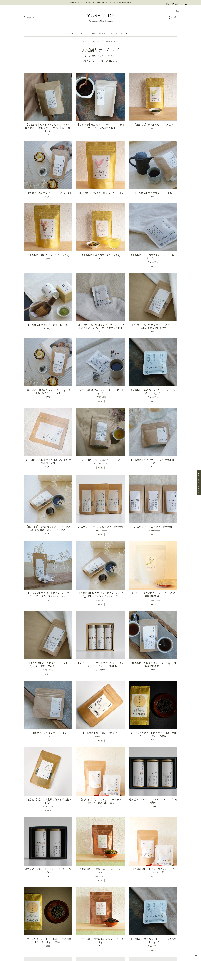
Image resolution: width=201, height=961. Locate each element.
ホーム (84, 41)
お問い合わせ (126, 33)
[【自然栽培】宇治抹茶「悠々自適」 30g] (48, 297)
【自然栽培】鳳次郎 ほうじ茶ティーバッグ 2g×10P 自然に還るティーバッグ (100, 595)
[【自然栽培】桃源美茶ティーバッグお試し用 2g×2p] (100, 362)
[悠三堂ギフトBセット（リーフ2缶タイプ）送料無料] (48, 841)
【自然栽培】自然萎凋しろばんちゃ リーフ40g (100, 871)
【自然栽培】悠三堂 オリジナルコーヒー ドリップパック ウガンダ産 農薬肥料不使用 (100, 326)
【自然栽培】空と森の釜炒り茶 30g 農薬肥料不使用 (47, 801)
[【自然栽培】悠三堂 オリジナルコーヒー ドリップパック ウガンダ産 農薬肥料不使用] (100, 297)
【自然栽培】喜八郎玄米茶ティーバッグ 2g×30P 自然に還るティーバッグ (49, 595)
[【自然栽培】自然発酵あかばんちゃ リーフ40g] (100, 911)
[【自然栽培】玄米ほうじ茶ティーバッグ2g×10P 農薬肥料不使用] (100, 771)
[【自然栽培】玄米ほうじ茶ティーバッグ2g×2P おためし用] (153, 841)
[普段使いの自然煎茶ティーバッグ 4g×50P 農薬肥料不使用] (153, 565)
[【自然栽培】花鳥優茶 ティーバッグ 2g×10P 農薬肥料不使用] (153, 635)
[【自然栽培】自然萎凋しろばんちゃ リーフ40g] (100, 841)
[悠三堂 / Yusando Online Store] (100, 18)
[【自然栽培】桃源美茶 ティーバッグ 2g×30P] (48, 165)
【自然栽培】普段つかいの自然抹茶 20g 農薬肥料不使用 (48, 461)
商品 (71, 33)
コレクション (95, 41)
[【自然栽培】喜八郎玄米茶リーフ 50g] (100, 227)
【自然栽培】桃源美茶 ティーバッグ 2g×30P (48, 192)
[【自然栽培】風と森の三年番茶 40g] (100, 705)
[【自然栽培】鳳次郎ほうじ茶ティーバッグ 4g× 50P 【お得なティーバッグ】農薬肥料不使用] (48, 97)
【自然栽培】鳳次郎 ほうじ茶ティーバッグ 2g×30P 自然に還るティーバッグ (48, 528)
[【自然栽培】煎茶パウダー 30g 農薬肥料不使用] (153, 432)
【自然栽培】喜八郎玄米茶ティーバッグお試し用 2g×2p (153, 940)
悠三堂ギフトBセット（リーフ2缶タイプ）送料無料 (47, 871)
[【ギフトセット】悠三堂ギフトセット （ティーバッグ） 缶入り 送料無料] (100, 635)
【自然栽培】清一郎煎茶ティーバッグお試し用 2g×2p (153, 256)
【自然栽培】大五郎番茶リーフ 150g (153, 192)
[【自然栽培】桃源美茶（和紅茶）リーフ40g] (100, 165)
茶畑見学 (102, 33)
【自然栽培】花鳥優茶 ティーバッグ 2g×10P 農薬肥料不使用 (154, 664)
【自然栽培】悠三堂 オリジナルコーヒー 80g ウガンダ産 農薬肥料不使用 (101, 126)
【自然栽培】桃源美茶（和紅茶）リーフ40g (100, 192)
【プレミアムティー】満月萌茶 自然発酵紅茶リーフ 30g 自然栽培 (153, 734)
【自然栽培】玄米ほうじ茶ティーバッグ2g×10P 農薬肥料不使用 (100, 801)
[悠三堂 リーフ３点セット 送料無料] (153, 499)
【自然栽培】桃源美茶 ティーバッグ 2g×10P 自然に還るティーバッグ (49, 391)
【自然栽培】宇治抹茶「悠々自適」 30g (48, 324)
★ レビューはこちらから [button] (198, 482)
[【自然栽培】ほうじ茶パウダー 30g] (48, 705)
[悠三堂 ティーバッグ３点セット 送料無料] (100, 499)
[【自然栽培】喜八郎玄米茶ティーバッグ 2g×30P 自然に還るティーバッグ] (48, 565)
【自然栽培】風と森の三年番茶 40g (100, 732)
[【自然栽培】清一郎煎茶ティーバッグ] (100, 432)
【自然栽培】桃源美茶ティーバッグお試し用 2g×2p (101, 391)
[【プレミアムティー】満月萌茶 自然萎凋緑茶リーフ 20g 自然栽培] (48, 911)
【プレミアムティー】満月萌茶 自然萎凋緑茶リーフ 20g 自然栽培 (48, 940)
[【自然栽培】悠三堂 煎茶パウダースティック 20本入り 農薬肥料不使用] (153, 297)
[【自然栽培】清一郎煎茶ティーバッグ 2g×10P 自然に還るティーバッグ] (48, 635)
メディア (82, 33)
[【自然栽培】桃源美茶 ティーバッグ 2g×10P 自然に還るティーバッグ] (48, 362)
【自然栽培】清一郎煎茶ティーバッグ (100, 459)
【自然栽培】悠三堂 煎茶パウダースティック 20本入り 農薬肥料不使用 (153, 326)
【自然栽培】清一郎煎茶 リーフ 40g (153, 124)
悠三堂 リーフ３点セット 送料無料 (153, 526)
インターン (113, 33)
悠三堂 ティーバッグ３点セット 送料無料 (100, 526)
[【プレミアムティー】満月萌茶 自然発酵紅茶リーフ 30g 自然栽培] (153, 705)
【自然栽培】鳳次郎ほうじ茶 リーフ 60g (48, 255)
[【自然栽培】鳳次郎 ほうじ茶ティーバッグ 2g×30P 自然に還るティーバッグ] (48, 499)
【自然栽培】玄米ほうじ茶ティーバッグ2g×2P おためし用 (153, 871)
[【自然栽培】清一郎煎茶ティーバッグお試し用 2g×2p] (153, 227)
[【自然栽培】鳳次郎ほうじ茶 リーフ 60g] (48, 227)
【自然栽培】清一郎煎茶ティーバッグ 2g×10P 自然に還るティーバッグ (49, 664)
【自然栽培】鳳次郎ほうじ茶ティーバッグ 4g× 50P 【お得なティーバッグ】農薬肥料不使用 (48, 127)
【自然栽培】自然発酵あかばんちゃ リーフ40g (100, 940)
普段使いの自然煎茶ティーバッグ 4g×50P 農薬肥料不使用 (154, 595)
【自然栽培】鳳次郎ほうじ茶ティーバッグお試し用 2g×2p (153, 391)
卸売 (93, 33)
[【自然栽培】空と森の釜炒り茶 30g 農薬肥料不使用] (48, 771)
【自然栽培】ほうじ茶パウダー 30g (48, 732)
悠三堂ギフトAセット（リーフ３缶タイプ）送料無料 (153, 801)
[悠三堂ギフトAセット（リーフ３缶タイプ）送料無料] (153, 771)
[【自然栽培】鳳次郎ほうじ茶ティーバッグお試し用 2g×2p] (153, 362)
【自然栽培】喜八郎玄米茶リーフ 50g (100, 255)
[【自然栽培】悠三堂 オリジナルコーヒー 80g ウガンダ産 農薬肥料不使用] (100, 97)
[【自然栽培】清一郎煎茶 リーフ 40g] (153, 97)
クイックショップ (48, 118)
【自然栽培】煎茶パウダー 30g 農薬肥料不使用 (153, 461)
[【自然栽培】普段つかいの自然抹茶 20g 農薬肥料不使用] (48, 432)
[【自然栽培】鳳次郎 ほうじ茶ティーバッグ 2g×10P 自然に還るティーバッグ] (100, 565)
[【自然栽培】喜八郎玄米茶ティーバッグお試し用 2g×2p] (153, 911)
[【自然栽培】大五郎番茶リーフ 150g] (153, 165)
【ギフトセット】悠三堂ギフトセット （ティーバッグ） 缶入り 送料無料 (100, 664)
